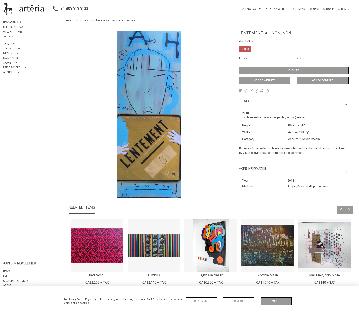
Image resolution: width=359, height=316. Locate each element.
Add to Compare (322, 80)
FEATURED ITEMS (13, 27)
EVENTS (7, 276)
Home (68, 20)
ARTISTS (8, 36)
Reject (238, 301)
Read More (201, 301)
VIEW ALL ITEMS (12, 32)
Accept (276, 301)
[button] (10, 44)
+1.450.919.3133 (74, 9)
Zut (299, 58)
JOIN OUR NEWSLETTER (19, 263)
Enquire (293, 70)
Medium (81, 20)
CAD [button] (266, 8)
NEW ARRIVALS (12, 22)
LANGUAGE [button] (252, 8)
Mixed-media (97, 20)
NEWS (6, 271)
